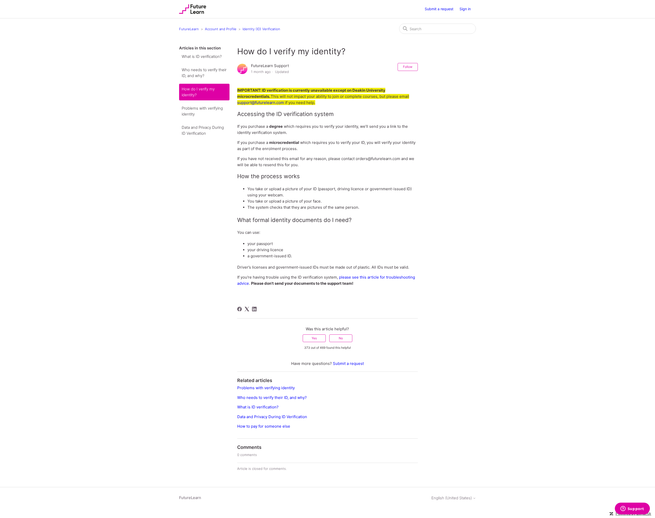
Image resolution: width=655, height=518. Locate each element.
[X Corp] (247, 309)
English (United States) (452, 498)
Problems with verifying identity (202, 111)
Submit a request (439, 9)
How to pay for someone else (263, 426)
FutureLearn (189, 29)
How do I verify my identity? (198, 92)
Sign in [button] (465, 9)
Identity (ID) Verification (261, 29)
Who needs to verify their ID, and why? (204, 72)
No (341, 338)
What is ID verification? (202, 56)
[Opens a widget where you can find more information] (632, 509)
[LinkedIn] (254, 309)
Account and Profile (220, 29)
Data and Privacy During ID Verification (203, 130)
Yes (314, 338)
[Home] (192, 9)
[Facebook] (239, 309)
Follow (407, 67)
